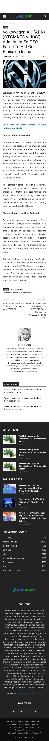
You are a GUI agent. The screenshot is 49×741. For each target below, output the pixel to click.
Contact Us (37, 733)
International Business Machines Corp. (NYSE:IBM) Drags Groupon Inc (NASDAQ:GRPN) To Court (36, 310)
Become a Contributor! (23, 730)
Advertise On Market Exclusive (19, 733)
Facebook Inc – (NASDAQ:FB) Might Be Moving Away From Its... (31, 502)
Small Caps (12, 727)
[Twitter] (35, 711)
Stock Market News (32, 721)
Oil (38, 727)
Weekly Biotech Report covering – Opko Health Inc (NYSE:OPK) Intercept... (30, 488)
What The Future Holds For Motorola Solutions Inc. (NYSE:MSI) (13, 306)
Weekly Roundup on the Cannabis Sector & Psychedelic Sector (22, 391)
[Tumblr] (28, 711)
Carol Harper (7, 56)
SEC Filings (11, 721)
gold (20, 727)
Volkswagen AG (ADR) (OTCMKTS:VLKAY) (18, 292)
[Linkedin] (21, 711)
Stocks (12, 23)
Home (5, 23)
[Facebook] (13, 711)
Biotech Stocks (24, 724)
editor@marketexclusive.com (30, 693)
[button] (4, 16)
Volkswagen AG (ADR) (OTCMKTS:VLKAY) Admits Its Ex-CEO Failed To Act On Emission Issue (24, 41)
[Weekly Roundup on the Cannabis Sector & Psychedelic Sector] (9, 439)
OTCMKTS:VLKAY (17, 289)
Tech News (12, 724)
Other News (29, 727)
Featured (35, 724)
